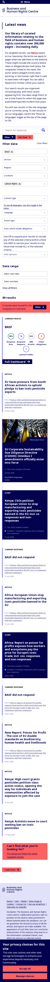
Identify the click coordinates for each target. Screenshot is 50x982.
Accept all (25, 968)
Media (24, 901)
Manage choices (25, 976)
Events (10, 901)
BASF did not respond (20, 557)
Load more (10, 869)
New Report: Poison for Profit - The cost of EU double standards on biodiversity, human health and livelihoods (25, 737)
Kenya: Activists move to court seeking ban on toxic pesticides (26, 824)
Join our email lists (36, 904)
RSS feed (22, 137)
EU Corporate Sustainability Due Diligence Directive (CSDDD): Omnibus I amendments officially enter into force (24, 455)
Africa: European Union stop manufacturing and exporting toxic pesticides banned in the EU (26, 600)
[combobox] (25, 198)
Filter (7, 137)
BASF (8, 327)
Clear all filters (9, 288)
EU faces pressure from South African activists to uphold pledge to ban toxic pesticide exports (25, 387)
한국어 (7, 480)
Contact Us (21, 904)
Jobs (17, 901)
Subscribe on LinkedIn (16, 907)
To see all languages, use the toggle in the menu (23, 206)
